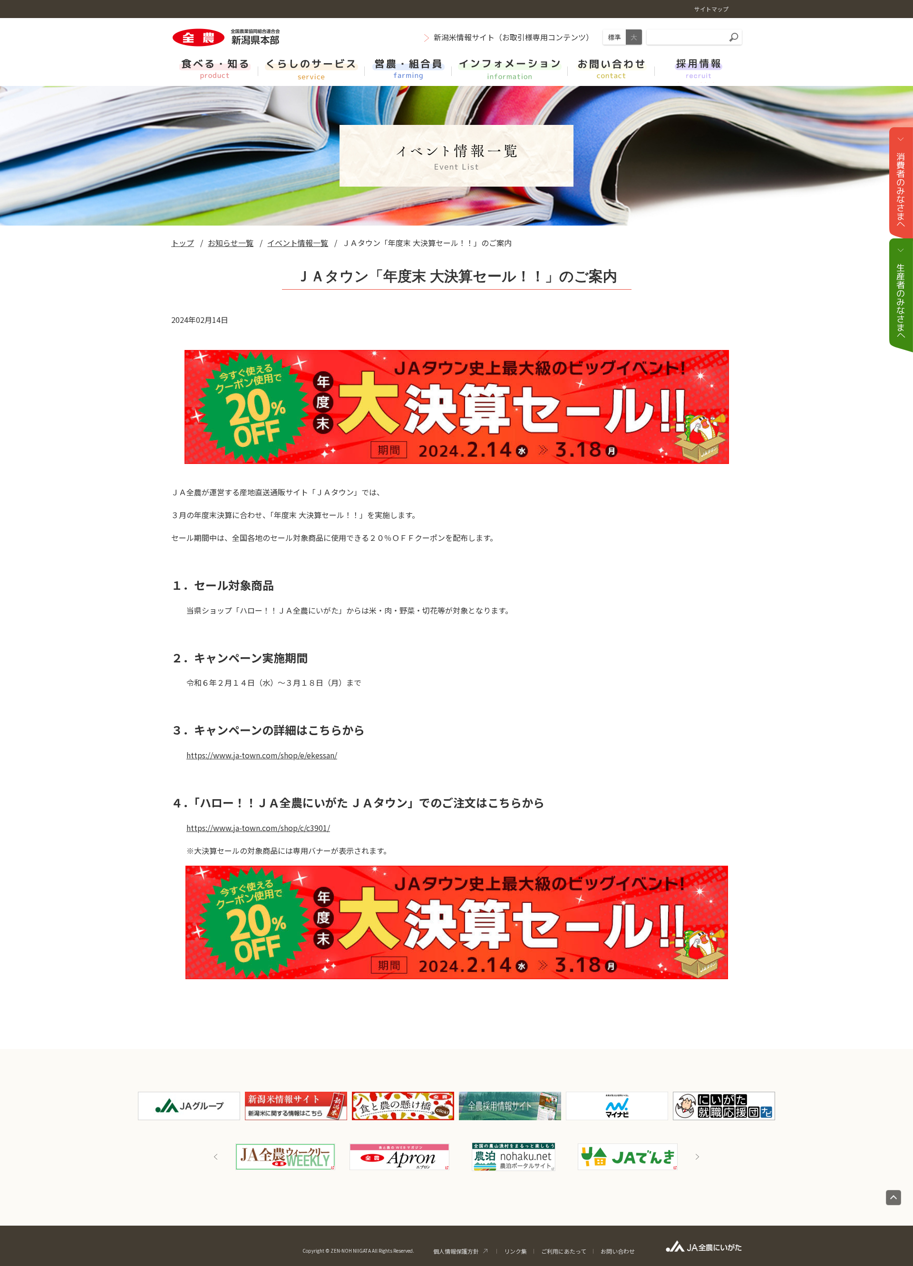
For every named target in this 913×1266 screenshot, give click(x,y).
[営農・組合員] (408, 68)
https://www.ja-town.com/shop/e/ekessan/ (261, 755)
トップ (182, 242)
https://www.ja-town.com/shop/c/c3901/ (258, 827)
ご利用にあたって (563, 1251)
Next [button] (697, 1157)
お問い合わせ (618, 1251)
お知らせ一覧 (230, 242)
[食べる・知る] (214, 68)
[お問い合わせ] (611, 68)
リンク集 (515, 1251)
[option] (331, 1157)
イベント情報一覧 (297, 242)
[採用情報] (698, 68)
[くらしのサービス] (311, 68)
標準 (614, 37)
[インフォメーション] (510, 68)
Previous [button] (216, 1157)
